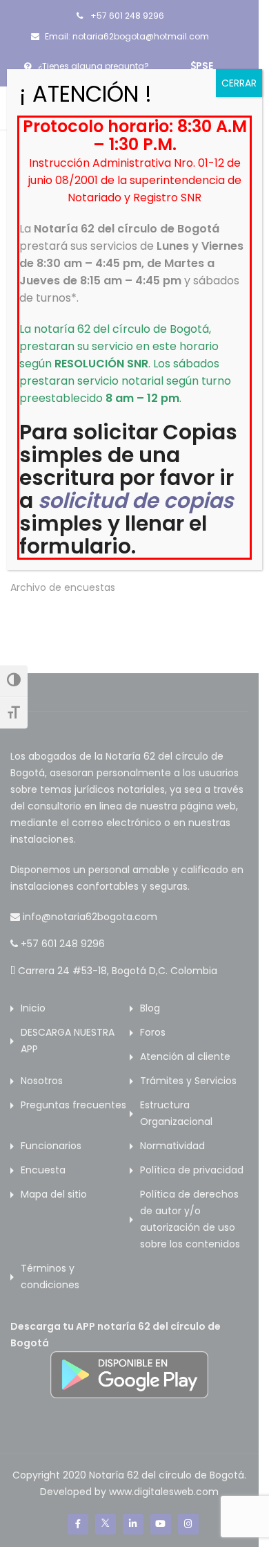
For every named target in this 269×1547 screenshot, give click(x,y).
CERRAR (239, 83)
